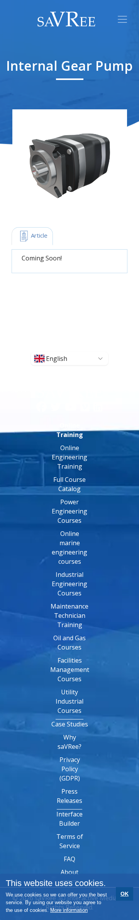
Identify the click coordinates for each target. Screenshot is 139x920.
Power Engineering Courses (69, 511)
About (69, 872)
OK (124, 894)
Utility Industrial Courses (69, 701)
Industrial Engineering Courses (69, 583)
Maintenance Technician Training (69, 615)
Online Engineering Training (69, 457)
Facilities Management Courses (69, 669)
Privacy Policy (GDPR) (69, 768)
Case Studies (69, 724)
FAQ (69, 859)
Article (38, 235)
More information (69, 910)
